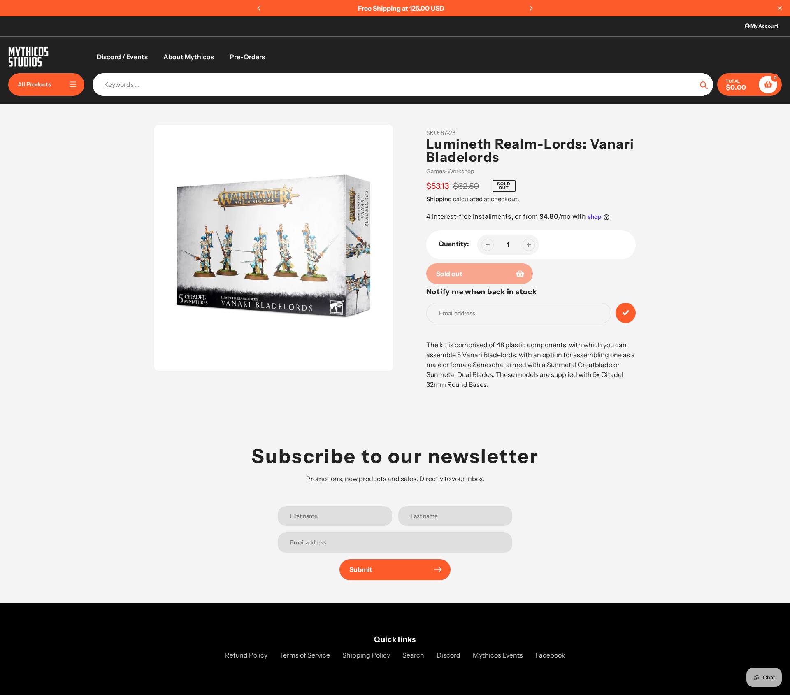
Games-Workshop (450, 171)
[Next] (531, 8)
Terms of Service (305, 655)
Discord (448, 655)
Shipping (439, 199)
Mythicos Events (498, 655)
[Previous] (259, 8)
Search (413, 655)
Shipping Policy (366, 655)
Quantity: (454, 243)
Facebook (550, 655)
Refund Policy (246, 655)
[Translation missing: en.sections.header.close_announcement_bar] (780, 8)
